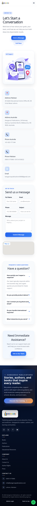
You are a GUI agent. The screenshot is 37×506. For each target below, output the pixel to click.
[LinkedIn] (8, 430)
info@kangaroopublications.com (16, 483)
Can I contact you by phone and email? (18, 303)
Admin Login (10, 501)
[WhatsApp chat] (33, 502)
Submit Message (18, 235)
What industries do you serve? (17, 319)
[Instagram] (4, 430)
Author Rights (6, 465)
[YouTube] (17, 430)
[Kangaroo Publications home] (5, 3)
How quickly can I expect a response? (16, 276)
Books (4, 440)
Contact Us (5, 462)
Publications (5, 446)
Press (3, 469)
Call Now (18, 43)
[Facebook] (13, 430)
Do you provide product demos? (18, 295)
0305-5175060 (10, 478)
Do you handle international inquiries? (17, 311)
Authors (4, 443)
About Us (5, 459)
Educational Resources (9, 450)
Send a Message (18, 38)
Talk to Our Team (18, 354)
